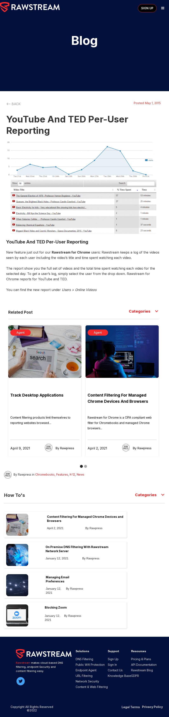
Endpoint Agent (86, 670)
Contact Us (115, 670)
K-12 (72, 474)
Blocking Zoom (56, 607)
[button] (163, 8)
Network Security (87, 681)
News (80, 474)
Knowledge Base (119, 675)
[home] (30, 7)
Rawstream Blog (142, 670)
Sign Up (113, 659)
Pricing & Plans (141, 659)
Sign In (112, 664)
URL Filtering (84, 675)
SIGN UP (147, 8)
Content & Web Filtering (92, 687)
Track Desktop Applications (36, 395)
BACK (16, 104)
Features (62, 474)
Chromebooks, (45, 474)
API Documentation (144, 664)
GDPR (135, 675)
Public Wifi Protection (90, 664)
